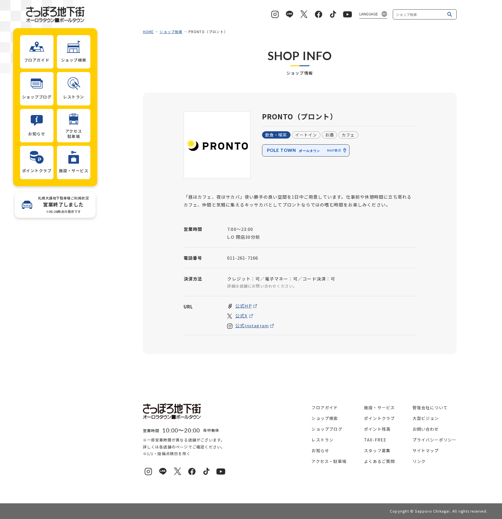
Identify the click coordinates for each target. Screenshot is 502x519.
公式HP (243, 306)
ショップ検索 (170, 31)
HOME (148, 31)
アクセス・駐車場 (329, 461)
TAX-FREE (375, 440)
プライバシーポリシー (435, 440)
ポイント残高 (377, 429)
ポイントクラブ (379, 418)
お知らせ (320, 450)
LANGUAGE (368, 13)
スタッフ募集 (377, 450)
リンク (419, 461)
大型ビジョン (426, 418)
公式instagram (252, 325)
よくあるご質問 (379, 461)
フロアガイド (324, 407)
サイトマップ (426, 450)
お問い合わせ (426, 429)
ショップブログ (326, 429)
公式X (241, 316)
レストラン (322, 440)
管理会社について (430, 407)
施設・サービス (379, 407)
